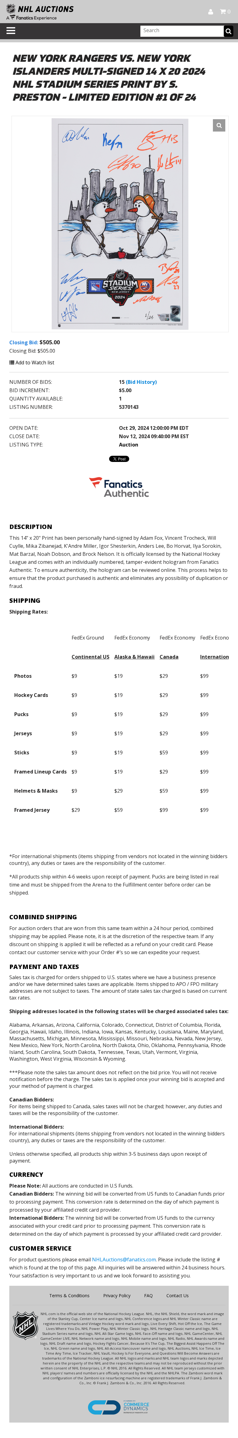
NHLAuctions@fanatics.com (124, 1259)
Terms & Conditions (69, 1295)
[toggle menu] (11, 31)
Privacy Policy (116, 1295)
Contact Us (177, 1295)
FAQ (148, 1295)
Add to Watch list (34, 362)
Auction (128, 444)
